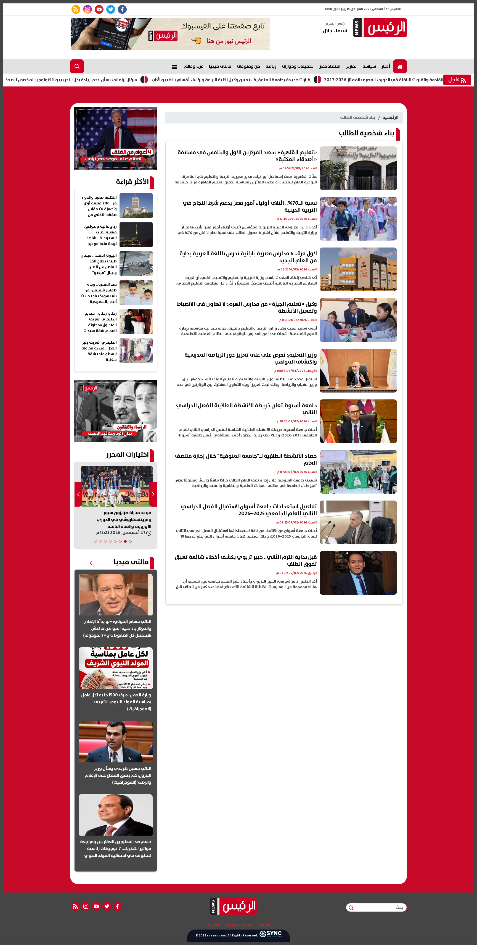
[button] (130, 541)
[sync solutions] (270, 936)
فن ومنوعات (248, 66)
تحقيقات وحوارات (298, 66)
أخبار (385, 66)
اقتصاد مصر (329, 66)
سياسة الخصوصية (239, 925)
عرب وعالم (193, 66)
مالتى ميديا (220, 66)
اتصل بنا (213, 925)
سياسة (369, 66)
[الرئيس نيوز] (379, 28)
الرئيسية (390, 117)
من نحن (263, 925)
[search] (77, 66)
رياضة (271, 66)
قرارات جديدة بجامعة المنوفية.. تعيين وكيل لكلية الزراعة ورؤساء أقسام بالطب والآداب (269, 79)
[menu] (174, 66)
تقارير (351, 66)
